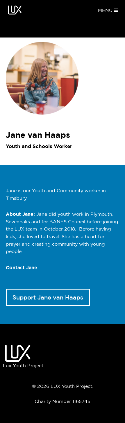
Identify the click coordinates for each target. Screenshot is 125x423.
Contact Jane (21, 267)
